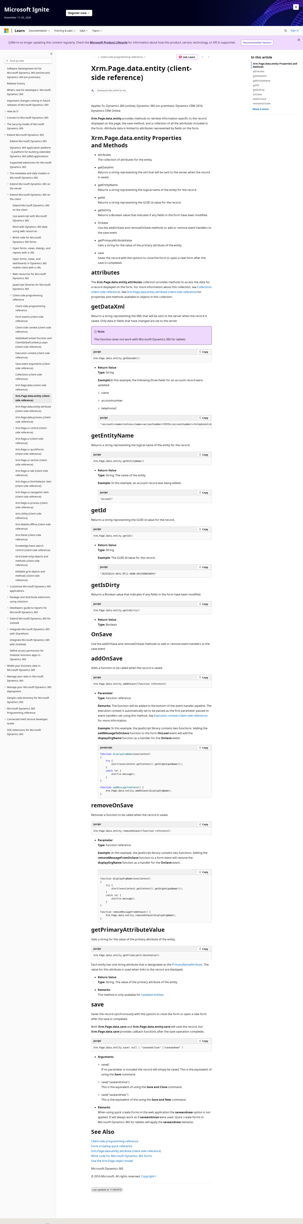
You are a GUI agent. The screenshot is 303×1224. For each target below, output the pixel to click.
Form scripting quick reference (111, 1146)
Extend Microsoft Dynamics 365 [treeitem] (28, 141)
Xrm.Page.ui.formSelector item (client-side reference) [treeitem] (33, 484)
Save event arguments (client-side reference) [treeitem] (32, 366)
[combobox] (28, 61)
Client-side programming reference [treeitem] (30, 308)
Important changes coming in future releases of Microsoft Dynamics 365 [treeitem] (28, 103)
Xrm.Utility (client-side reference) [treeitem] (28, 516)
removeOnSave (262, 103)
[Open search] (285, 31)
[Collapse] (51, 54)
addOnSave (259, 99)
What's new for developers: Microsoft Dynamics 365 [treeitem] (29, 92)
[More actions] (209, 57)
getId (256, 85)
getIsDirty (258, 89)
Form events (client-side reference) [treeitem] (29, 319)
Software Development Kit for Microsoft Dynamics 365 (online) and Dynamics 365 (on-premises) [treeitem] (28, 73)
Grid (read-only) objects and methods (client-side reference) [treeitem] (31, 561)
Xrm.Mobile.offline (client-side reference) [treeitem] (33, 526)
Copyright (147, 1176)
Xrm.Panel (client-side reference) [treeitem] (28, 537)
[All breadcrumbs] (94, 57)
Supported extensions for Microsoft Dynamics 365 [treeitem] (30, 165)
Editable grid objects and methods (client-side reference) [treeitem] (30, 576)
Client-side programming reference (122, 57)
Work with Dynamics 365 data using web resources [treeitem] (30, 229)
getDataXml (260, 76)
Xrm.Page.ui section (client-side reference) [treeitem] (31, 462)
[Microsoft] (6, 30)
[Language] (202, 57)
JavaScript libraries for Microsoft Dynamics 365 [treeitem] (31, 287)
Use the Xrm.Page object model (112, 1161)
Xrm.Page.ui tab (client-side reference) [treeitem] (31, 473)
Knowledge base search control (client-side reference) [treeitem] (32, 548)
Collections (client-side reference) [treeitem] (28, 377)
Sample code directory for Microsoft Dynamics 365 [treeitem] (28, 700)
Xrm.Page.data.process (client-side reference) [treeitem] (33, 419)
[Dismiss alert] (296, 7)
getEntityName (261, 80)
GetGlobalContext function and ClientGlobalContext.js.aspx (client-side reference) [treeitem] (33, 342)
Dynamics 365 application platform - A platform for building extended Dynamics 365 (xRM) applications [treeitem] (30, 152)
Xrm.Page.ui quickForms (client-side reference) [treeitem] (29, 451)
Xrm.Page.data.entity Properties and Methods (275, 65)
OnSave (257, 94)
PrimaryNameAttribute (187, 964)
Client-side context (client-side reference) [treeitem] (33, 329)
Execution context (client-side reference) (180, 716)
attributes (258, 71)
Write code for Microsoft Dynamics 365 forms (121, 1156)
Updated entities (152, 995)
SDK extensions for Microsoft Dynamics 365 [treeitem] (24, 732)
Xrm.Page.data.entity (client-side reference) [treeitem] (32, 398)
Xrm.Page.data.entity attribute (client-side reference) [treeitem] (33, 409)
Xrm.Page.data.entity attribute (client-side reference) (162, 292)
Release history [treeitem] (16, 83)
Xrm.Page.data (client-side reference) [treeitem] (30, 387)
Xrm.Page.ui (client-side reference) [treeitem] (29, 441)
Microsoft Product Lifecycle (108, 42)
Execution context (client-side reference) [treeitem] (32, 355)
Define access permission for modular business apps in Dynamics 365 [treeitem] (27, 655)
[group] (155, 424)
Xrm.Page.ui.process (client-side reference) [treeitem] (31, 505)
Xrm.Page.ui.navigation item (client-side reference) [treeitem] (32, 494)
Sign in (295, 30)
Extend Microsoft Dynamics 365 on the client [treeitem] (31, 207)
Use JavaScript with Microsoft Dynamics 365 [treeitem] (30, 218)
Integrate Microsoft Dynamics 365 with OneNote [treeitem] (30, 642)
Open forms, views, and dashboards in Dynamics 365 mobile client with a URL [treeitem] (30, 263)
